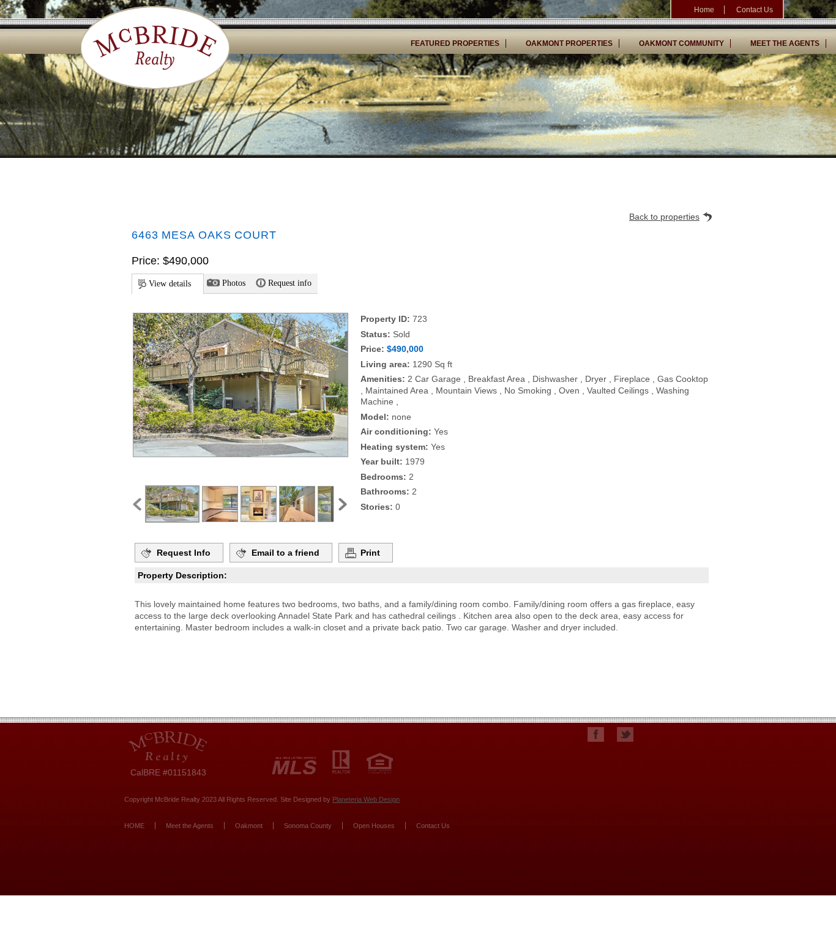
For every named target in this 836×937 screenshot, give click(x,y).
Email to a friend (285, 553)
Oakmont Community (681, 43)
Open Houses (374, 825)
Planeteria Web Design (366, 799)
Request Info (184, 553)
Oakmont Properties (569, 43)
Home (704, 10)
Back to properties (664, 217)
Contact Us (754, 10)
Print (370, 553)
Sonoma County (308, 825)
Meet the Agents (784, 43)
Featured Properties (455, 43)
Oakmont (249, 825)
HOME (134, 825)
